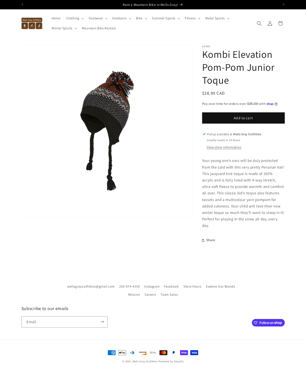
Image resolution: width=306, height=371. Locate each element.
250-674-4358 (129, 286)
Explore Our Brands (220, 286)
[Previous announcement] (22, 4)
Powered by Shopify (171, 361)
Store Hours (192, 286)
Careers (150, 294)
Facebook (171, 286)
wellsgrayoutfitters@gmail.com (91, 286)
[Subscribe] (102, 321)
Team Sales (169, 294)
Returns (134, 294)
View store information (224, 147)
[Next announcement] (283, 4)
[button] (74, 19)
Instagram (151, 286)
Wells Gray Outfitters (145, 361)
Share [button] (210, 240)
